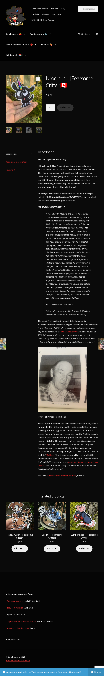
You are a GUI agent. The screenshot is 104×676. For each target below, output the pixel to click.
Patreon (54, 8)
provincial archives (69, 331)
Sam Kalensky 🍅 (14, 34)
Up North (50, 455)
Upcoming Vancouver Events (21, 594)
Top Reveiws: (14, 639)
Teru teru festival (14, 607)
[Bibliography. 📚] (14, 55)
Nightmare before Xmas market (22, 621)
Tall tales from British (56, 475)
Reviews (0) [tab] (11, 169)
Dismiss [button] (97, 672)
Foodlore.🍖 (47, 44)
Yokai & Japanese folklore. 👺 (19, 44)
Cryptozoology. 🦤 (38, 34)
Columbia (71, 475)
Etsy (63, 8)
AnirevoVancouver (15, 601)
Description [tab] (11, 153)
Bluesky (45, 14)
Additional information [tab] (16, 161)
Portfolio (35, 14)
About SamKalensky (40, 8)
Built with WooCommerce (18, 660)
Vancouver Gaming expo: (18, 628)
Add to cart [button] (19, 548)
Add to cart (65, 107)
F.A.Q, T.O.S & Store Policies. (43, 20)
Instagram (57, 14)
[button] (38, 79)
